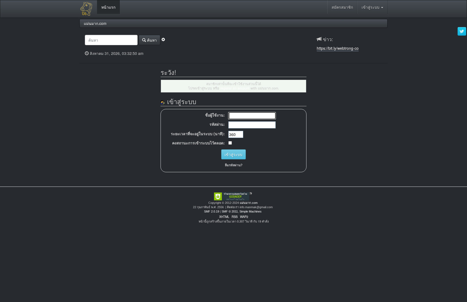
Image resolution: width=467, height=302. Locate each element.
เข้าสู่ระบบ (371, 7)
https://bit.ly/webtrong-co (338, 48)
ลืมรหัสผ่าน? (233, 165)
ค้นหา (151, 40)
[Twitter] (461, 31)
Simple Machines (250, 211)
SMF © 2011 (230, 211)
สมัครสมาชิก (342, 7)
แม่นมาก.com (249, 202)
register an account (234, 88)
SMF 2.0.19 (211, 211)
